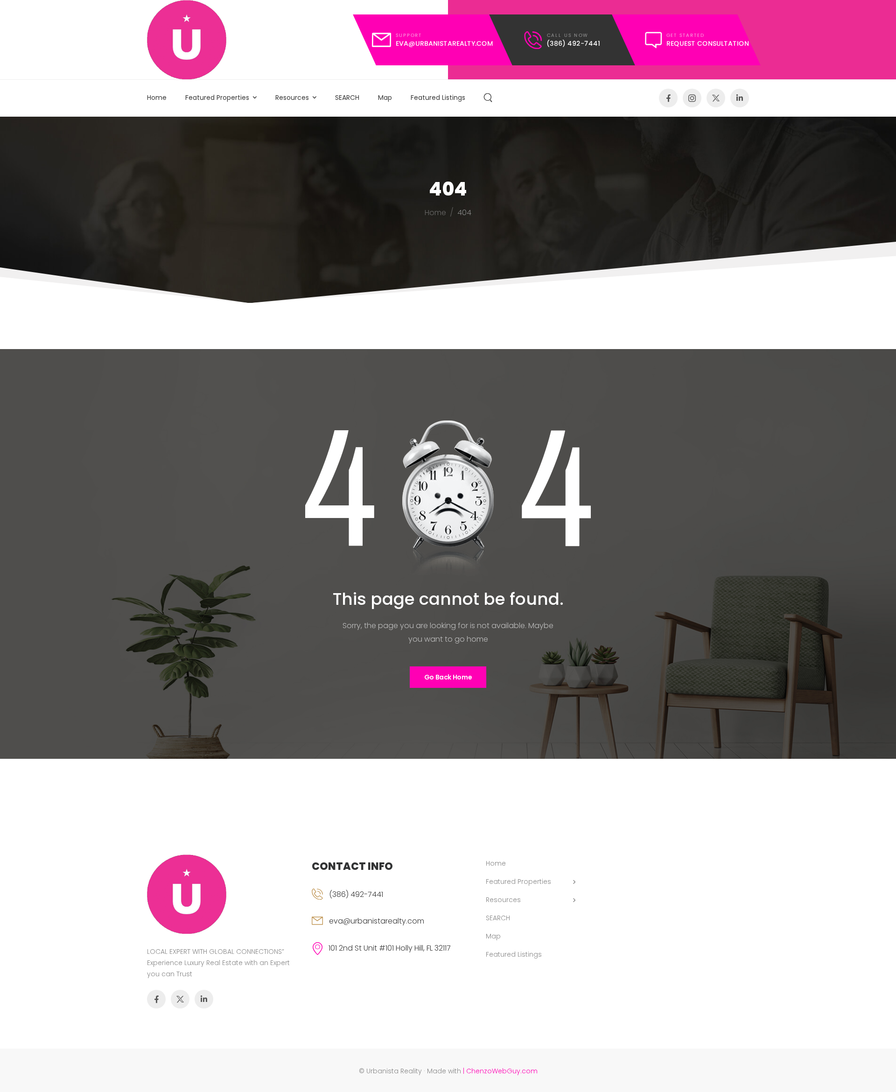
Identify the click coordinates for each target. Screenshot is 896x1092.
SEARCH (347, 97)
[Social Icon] (668, 98)
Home (157, 97)
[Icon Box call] (562, 40)
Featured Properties (217, 97)
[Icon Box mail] (432, 39)
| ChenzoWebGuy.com (500, 1071)
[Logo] (186, 39)
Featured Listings (438, 97)
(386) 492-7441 (356, 894)
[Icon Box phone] (387, 896)
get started (685, 34)
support (409, 34)
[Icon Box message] (697, 39)
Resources (292, 97)
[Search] (489, 98)
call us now (567, 34)
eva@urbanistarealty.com (376, 921)
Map (385, 97)
